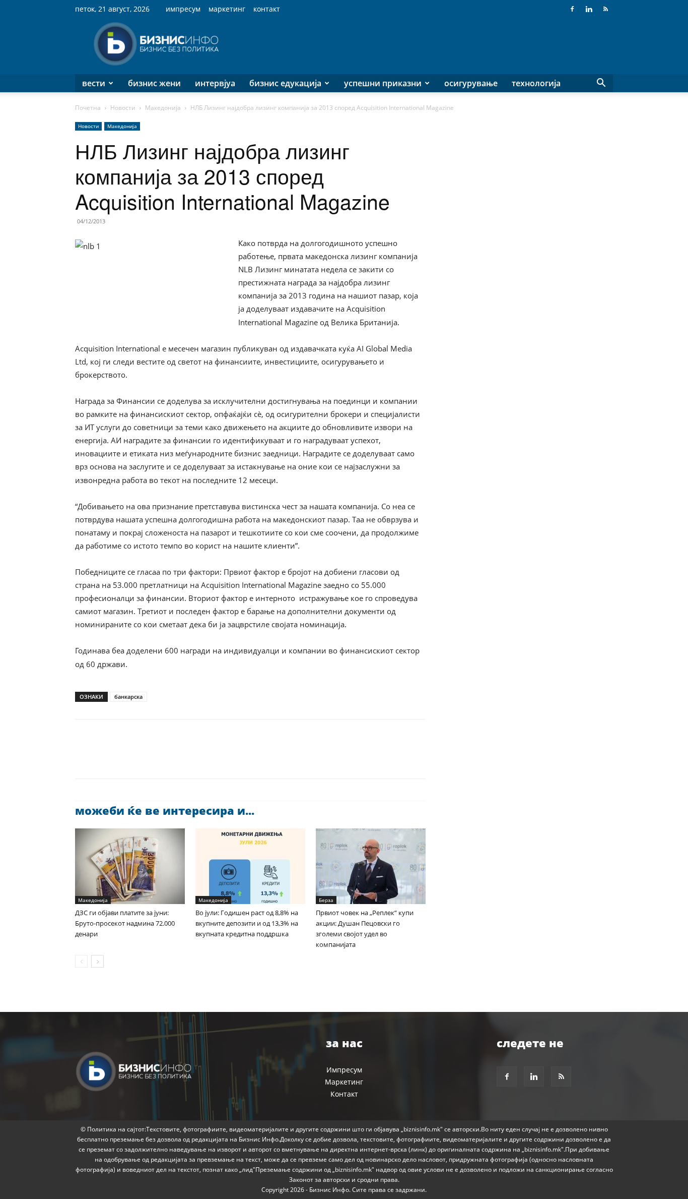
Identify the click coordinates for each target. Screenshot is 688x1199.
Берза (326, 900)
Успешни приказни (383, 83)
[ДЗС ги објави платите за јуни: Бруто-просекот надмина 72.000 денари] (130, 866)
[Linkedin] (588, 9)
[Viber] (201, 758)
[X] (108, 758)
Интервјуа (215, 83)
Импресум (183, 9)
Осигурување (471, 83)
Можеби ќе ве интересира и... (164, 810)
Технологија (536, 83)
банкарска (128, 696)
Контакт (266, 9)
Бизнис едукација (285, 83)
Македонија (163, 107)
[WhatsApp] (155, 758)
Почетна (88, 107)
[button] (601, 84)
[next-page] (97, 961)
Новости (122, 107)
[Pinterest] (131, 758)
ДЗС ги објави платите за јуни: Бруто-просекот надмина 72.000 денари (125, 923)
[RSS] (605, 9)
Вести (93, 83)
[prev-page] (81, 961)
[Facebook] (572, 9)
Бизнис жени (154, 83)
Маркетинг (227, 9)
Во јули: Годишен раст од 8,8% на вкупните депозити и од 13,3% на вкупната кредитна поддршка (246, 923)
